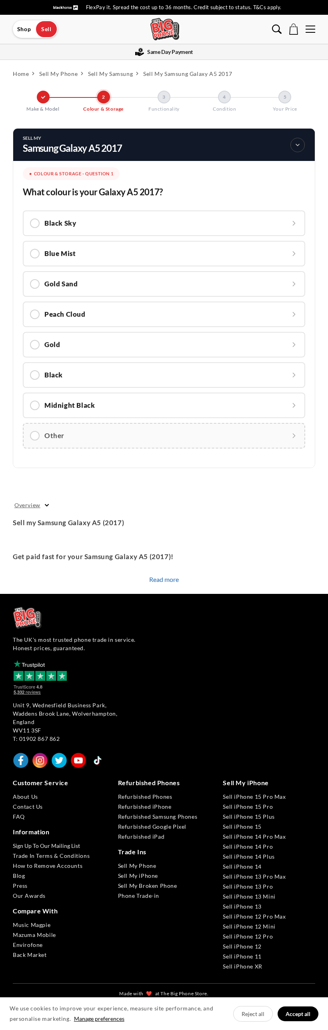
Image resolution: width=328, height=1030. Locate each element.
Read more (164, 579)
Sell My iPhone (138, 875)
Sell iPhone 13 (242, 906)
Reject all (253, 1013)
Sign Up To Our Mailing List (46, 845)
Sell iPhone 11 (242, 956)
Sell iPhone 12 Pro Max (254, 916)
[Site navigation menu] (310, 29)
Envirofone (28, 944)
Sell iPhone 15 (242, 826)
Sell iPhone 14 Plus (248, 856)
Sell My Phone (137, 865)
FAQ (19, 816)
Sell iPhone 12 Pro (248, 936)
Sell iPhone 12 (242, 946)
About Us (25, 796)
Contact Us (28, 806)
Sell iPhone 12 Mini (249, 926)
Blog (19, 875)
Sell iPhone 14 (242, 866)
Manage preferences (99, 1018)
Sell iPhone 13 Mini (249, 896)
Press (20, 885)
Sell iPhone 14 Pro (248, 846)
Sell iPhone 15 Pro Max (254, 796)
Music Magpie (31, 924)
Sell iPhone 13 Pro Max (254, 876)
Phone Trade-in (138, 895)
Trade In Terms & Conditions (51, 855)
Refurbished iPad (141, 836)
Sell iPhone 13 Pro (248, 886)
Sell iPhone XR (242, 966)
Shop (24, 29)
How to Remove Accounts (47, 865)
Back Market (30, 954)
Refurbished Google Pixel (152, 826)
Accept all (298, 1013)
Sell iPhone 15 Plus (248, 816)
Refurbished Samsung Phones (158, 816)
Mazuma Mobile (34, 934)
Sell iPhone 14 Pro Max (254, 836)
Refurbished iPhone (145, 806)
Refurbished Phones (145, 796)
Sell (46, 29)
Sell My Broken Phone (147, 885)
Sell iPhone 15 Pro (248, 806)
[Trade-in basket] (293, 29)
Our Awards (29, 895)
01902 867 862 (39, 738)
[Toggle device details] (297, 145)
